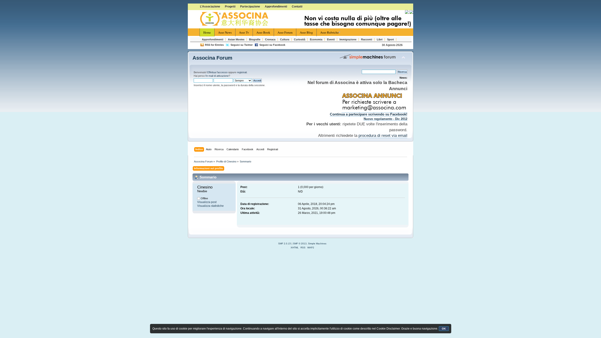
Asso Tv (244, 32)
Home (207, 32)
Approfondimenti (276, 6)
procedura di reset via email (382, 135)
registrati (242, 72)
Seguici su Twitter (242, 44)
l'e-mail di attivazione (217, 75)
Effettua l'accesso (217, 72)
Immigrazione (347, 39)
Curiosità (299, 39)
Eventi (331, 39)
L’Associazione (210, 6)
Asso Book (263, 32)
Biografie (254, 39)
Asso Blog (306, 32)
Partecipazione (250, 6)
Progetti (230, 6)
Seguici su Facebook (272, 44)
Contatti (297, 6)
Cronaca (270, 39)
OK (444, 328)
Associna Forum (212, 58)
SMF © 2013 (300, 243)
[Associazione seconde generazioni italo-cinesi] (235, 19)
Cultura (284, 39)
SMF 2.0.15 (284, 243)
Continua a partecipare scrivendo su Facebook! (368, 114)
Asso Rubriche (329, 32)
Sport (390, 39)
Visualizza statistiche (210, 205)
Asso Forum (285, 32)
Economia (316, 39)
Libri (379, 39)
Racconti (366, 39)
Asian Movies (236, 39)
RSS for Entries (214, 44)
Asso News (225, 32)
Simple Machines (317, 243)
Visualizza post (206, 202)
